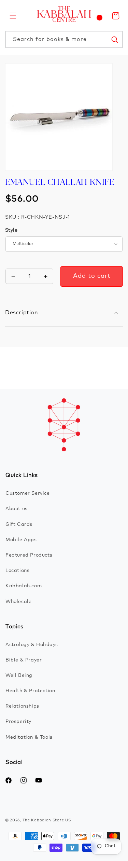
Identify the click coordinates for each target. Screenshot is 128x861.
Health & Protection (30, 690)
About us (16, 508)
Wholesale (18, 601)
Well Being (18, 675)
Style (11, 230)
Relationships (22, 706)
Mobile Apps (21, 539)
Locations (17, 570)
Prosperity (18, 721)
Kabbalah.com (23, 586)
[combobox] (64, 39)
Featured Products (28, 555)
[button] (12, 15)
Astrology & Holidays (31, 644)
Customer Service (27, 493)
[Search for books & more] (114, 39)
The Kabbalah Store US (47, 820)
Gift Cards (18, 524)
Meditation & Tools (29, 737)
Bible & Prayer (23, 660)
